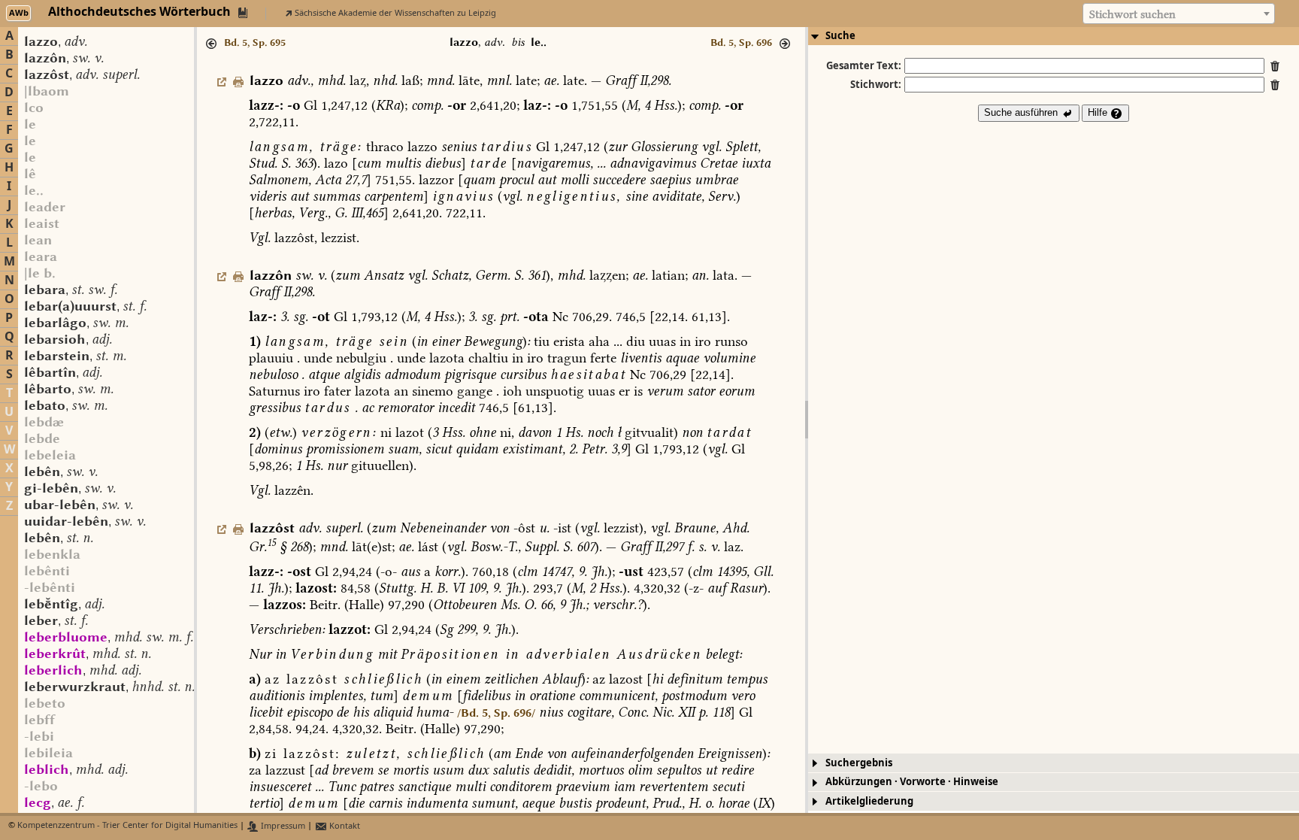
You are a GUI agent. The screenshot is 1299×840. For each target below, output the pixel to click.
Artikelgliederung (869, 801)
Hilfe (1099, 112)
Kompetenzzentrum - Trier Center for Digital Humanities (127, 826)
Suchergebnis (858, 763)
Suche (840, 36)
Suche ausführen (1022, 112)
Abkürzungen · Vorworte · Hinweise (911, 782)
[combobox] (1178, 13)
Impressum (282, 826)
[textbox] (1178, 14)
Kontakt (343, 826)
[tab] (1053, 36)
